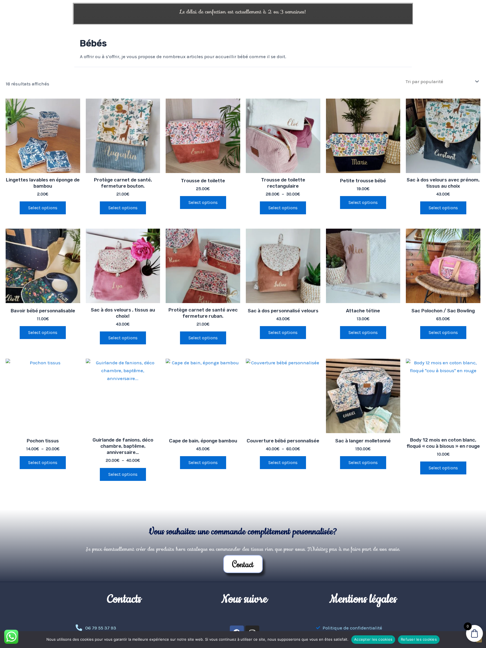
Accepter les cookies (373, 639)
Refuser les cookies (419, 639)
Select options (283, 207)
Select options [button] (42, 207)
